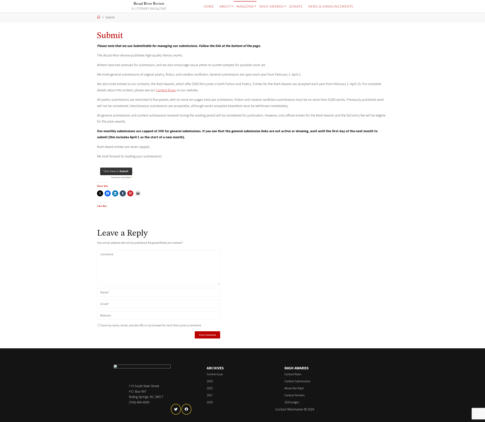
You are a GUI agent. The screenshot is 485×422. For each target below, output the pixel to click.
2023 (210, 381)
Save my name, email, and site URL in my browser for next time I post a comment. (151, 325)
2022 (210, 388)
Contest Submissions (297, 381)
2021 (210, 395)
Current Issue (215, 374)
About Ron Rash (294, 388)
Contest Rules (166, 90)
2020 (210, 402)
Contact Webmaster (289, 409)
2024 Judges (291, 402)
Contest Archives (294, 395)
